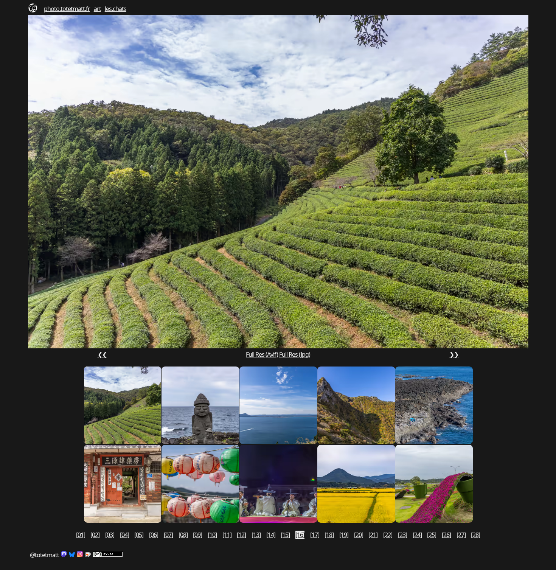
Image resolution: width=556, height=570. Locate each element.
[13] (256, 535)
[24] (417, 535)
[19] (343, 535)
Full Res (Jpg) (294, 354)
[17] (314, 535)
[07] (168, 535)
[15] (285, 535)
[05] (138, 535)
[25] (431, 535)
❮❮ (102, 354)
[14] (270, 535)
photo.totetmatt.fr (67, 9)
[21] (372, 535)
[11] (226, 535)
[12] (241, 535)
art (97, 9)
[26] (446, 535)
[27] (461, 535)
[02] (94, 535)
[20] (358, 535)
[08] (183, 535)
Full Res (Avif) (262, 354)
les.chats (115, 9)
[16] (299, 535)
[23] (402, 535)
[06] (153, 535)
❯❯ (453, 354)
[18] (329, 535)
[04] (124, 535)
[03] (109, 535)
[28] (475, 535)
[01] (80, 535)
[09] (197, 535)
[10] (212, 535)
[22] (387, 535)
